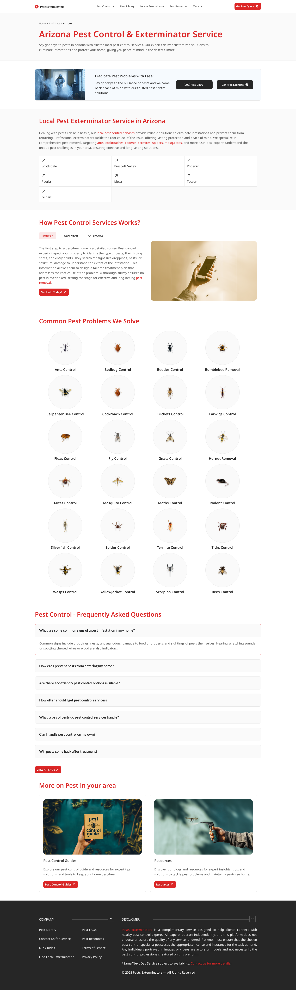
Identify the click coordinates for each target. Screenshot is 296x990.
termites (144, 143)
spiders (157, 143)
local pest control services (116, 133)
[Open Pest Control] (113, 6)
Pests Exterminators (137, 930)
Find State (54, 23)
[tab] (47, 235)
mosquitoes (173, 143)
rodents (131, 143)
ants (100, 143)
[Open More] (201, 6)
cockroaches (114, 143)
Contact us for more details (210, 963)
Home (42, 23)
